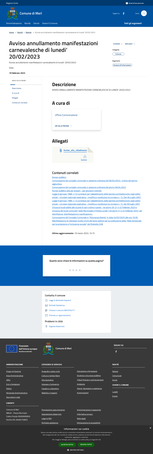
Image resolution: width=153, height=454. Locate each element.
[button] (76, 450)
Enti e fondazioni (13, 384)
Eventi (115, 396)
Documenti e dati (13, 397)
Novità (20, 32)
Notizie (28, 32)
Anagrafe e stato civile (51, 371)
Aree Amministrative (14, 375)
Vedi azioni (129, 43)
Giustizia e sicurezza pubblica (89, 375)
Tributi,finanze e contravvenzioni (90, 379)
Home (11, 32)
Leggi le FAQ (47, 418)
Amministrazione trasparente (89, 409)
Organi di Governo (13, 371)
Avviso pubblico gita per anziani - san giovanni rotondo (77, 190)
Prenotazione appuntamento (53, 409)
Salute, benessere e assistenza (89, 388)
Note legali (81, 418)
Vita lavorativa (47, 380)
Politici (9, 388)
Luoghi (115, 391)
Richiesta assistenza (50, 422)
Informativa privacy (85, 414)
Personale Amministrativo (16, 392)
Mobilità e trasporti (49, 392)
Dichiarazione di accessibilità (88, 422)
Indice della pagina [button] (19, 80)
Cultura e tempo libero (51, 375)
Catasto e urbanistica (50, 388)
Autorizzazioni (83, 392)
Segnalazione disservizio (51, 414)
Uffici (8, 380)
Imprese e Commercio (50, 384)
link (99, 440)
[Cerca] (144, 13)
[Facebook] (122, 13)
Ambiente (81, 384)
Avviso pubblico (59, 177)
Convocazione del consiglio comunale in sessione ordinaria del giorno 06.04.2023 (89, 187)
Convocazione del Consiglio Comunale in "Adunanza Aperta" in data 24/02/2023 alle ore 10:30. (95, 217)
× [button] (150, 428)
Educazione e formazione (87, 371)
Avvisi (114, 380)
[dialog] (76, 439)
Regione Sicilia (12, 3)
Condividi (116, 43)
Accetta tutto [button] (67, 445)
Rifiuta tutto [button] (86, 444)
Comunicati (117, 375)
